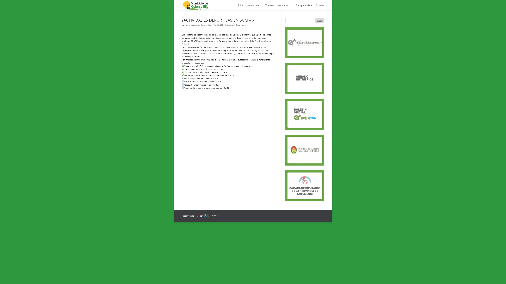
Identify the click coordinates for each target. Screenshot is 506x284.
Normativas (284, 5)
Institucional (253, 5)
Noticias (320, 5)
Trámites (269, 5)
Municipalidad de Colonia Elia (197, 25)
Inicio (241, 5)
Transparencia (303, 5)
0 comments (241, 25)
